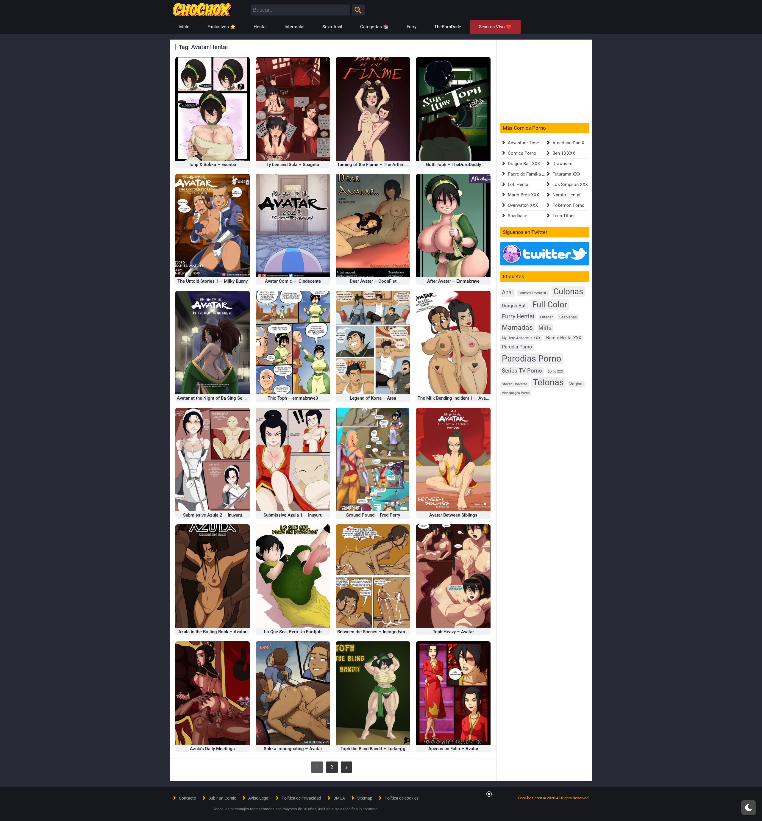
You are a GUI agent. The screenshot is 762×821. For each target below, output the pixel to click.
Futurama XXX (566, 174)
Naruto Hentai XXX (563, 337)
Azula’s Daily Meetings (212, 748)
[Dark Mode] (748, 807)
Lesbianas (568, 317)
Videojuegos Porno (516, 393)
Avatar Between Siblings (453, 515)
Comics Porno (522, 153)
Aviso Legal (258, 798)
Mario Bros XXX (523, 195)
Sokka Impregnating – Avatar (293, 748)
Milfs (545, 327)
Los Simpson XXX (570, 184)
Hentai (260, 26)
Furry (411, 26)
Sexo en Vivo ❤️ (495, 26)
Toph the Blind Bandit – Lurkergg (373, 748)
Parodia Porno (517, 347)
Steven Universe (514, 384)
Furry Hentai (518, 316)
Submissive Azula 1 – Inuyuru (292, 515)
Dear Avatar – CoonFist (373, 281)
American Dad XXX (571, 143)
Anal (507, 292)
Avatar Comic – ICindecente (293, 281)
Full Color (549, 304)
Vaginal (576, 383)
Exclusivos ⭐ (221, 26)
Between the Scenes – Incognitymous (375, 631)
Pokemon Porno (568, 205)
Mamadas (517, 327)
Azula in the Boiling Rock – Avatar (212, 631)
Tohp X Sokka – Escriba (212, 164)
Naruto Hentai (566, 195)
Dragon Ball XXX (524, 163)
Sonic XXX (555, 371)
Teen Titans (564, 215)
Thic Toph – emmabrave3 (293, 398)
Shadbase (517, 215)
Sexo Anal (332, 26)
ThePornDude (447, 26)
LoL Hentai (519, 184)
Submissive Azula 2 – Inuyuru (212, 515)
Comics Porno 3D (533, 293)
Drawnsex (562, 163)
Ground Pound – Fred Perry (373, 515)
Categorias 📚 (374, 26)
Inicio (184, 26)
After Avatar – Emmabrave (453, 281)
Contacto (187, 798)
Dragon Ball (514, 306)
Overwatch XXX (523, 205)
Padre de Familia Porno (531, 174)
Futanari (547, 317)
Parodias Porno (531, 359)
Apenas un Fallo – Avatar (453, 748)
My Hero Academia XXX (521, 338)
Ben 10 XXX (563, 153)
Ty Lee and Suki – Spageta (292, 164)
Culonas (568, 291)
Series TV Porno (522, 370)
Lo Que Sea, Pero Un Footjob (292, 631)
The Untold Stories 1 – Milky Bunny (212, 281)
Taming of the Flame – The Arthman (373, 164)
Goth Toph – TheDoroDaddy (453, 164)
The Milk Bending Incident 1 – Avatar (454, 398)
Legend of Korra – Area (373, 398)
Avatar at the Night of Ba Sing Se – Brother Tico (224, 398)
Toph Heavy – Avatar (453, 631)
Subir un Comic (222, 798)
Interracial (295, 26)
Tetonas (548, 382)
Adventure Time (523, 143)
